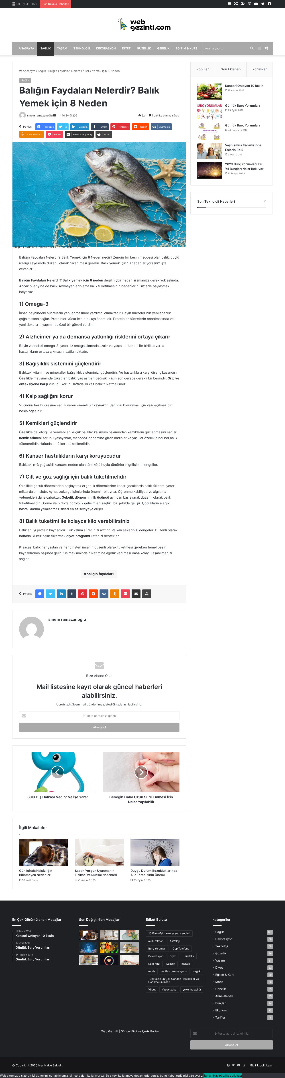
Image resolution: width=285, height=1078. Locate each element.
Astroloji (175, 941)
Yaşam (62, 48)
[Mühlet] (142, 25)
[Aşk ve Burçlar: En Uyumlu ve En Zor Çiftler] (109, 960)
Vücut (152, 989)
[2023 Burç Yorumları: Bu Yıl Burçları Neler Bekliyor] (209, 170)
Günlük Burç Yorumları (242, 105)
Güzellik (144, 48)
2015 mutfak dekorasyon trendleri (169, 933)
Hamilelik (188, 956)
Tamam (208, 1075)
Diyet (126, 48)
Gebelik (163, 48)
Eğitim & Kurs (186, 48)
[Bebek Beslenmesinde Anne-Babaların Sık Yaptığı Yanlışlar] (88, 960)
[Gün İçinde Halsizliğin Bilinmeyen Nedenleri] (43, 852)
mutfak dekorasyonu (174, 971)
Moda (219, 982)
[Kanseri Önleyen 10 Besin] (209, 92)
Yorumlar (259, 69)
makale (186, 963)
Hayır (216, 1075)
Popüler (202, 69)
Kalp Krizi (154, 963)
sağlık (197, 971)
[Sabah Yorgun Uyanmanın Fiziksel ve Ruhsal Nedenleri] (99, 852)
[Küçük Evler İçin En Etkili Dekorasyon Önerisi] (109, 935)
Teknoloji (81, 48)
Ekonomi (221, 1010)
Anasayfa (26, 48)
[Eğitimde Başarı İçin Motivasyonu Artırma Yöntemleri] (129, 947)
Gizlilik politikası (261, 1065)
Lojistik (170, 963)
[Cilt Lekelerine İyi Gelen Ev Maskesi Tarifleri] (129, 935)
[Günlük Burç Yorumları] (209, 111)
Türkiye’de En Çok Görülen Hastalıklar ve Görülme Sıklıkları (173, 980)
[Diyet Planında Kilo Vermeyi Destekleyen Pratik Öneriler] (109, 947)
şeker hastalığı (192, 989)
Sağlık (45, 48)
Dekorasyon (106, 48)
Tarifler (220, 1017)
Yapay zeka (169, 989)
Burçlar (220, 1003)
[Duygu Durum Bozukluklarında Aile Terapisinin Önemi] (154, 852)
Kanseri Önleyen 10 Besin (244, 86)
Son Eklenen (231, 69)
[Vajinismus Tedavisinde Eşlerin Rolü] (209, 151)
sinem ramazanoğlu (40, 115)
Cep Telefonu (181, 948)
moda (151, 971)
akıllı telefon (155, 941)
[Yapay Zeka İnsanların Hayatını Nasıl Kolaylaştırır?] (88, 947)
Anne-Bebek (224, 996)
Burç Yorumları (157, 948)
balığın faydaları (100, 574)
